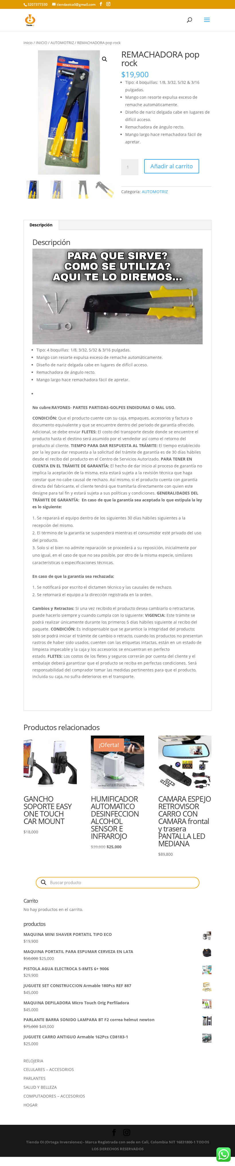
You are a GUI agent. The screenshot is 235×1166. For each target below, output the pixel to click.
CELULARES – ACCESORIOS (48, 1069)
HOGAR (30, 1105)
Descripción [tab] (41, 225)
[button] (104, 59)
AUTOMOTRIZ (62, 42)
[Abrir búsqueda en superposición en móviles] (118, 883)
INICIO (41, 42)
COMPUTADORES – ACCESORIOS (54, 1096)
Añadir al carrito (171, 166)
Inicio (28, 42)
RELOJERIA (33, 1061)
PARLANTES (34, 1078)
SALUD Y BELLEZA (40, 1087)
